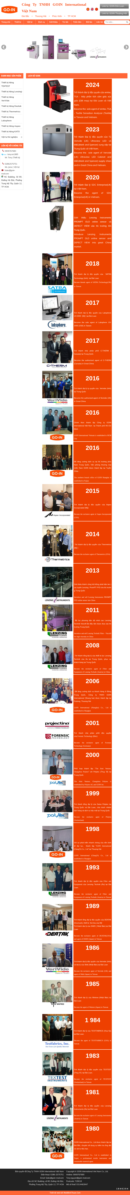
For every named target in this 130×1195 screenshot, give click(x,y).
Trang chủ (5, 22)
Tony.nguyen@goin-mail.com (78, 1178)
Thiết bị (17, 22)
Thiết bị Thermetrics (10, 111)
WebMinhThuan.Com (72, 1193)
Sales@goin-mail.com (55, 1178)
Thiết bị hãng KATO (10, 131)
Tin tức (65, 22)
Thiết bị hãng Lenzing (11, 91)
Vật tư (29, 22)
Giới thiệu (53, 22)
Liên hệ (99, 22)
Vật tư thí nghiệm (9, 137)
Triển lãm (77, 22)
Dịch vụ (41, 22)
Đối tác (89, 22)
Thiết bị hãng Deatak (11, 106)
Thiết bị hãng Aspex (10, 126)
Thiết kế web (55, 1193)
